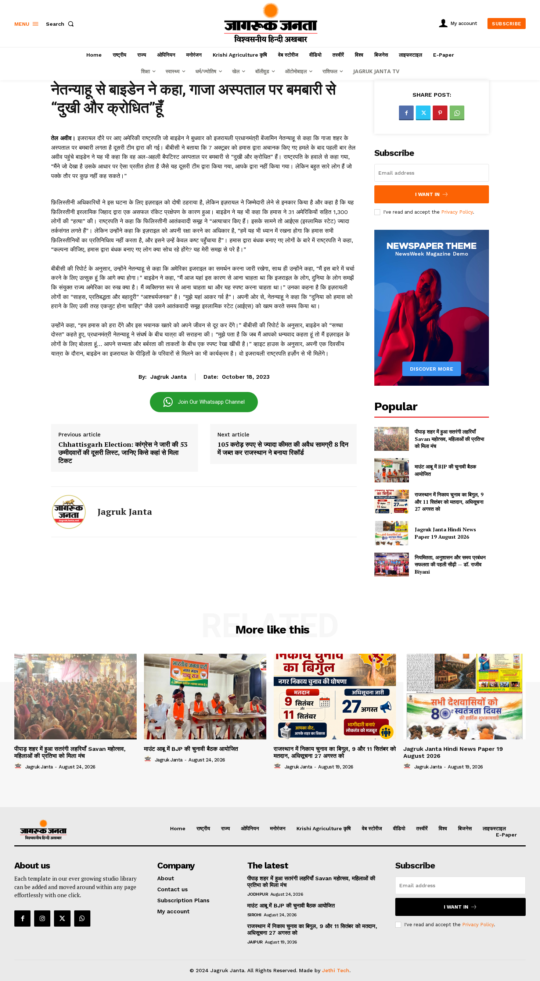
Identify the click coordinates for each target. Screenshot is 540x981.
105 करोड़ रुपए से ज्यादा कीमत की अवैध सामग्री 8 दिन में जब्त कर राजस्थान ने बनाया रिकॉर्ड (282, 448)
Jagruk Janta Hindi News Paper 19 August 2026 (445, 533)
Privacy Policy (457, 212)
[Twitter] (423, 113)
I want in (427, 194)
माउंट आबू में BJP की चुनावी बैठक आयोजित (191, 748)
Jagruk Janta (168, 377)
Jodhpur (257, 894)
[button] (61, 24)
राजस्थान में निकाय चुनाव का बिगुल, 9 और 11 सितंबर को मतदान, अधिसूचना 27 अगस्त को (449, 501)
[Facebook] (406, 113)
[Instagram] (42, 918)
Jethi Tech (335, 970)
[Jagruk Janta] (68, 511)
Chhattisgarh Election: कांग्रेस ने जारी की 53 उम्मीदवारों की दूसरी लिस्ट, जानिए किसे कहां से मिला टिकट (122, 452)
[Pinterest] (440, 113)
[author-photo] (19, 766)
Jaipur (255, 942)
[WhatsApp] (457, 113)
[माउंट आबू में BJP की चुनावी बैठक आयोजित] (391, 470)
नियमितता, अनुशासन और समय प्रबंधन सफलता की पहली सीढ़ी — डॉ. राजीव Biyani (450, 564)
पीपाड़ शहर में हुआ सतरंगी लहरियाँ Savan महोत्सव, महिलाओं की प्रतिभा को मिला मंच (449, 438)
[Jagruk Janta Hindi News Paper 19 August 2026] (391, 533)
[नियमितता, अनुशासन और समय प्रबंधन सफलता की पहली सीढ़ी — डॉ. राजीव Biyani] (391, 565)
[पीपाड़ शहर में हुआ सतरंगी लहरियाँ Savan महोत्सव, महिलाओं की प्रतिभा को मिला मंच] (391, 439)
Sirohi (254, 914)
